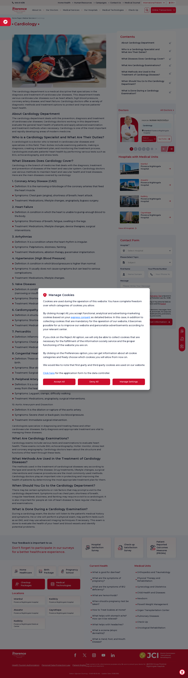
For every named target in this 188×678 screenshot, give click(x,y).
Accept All (59, 381)
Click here (49, 373)
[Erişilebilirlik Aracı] (182, 672)
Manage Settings (129, 381)
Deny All (93, 381)
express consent (80, 317)
